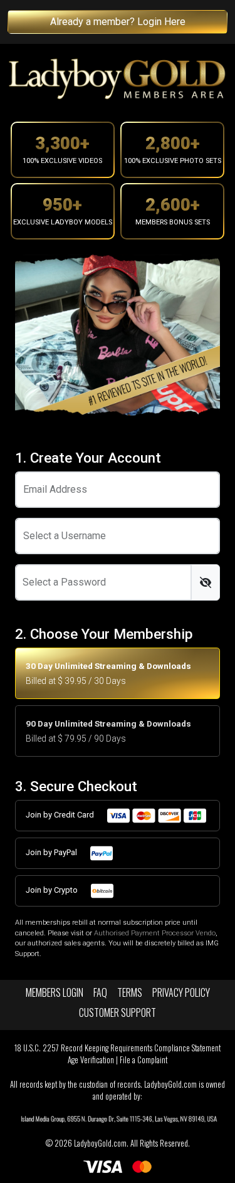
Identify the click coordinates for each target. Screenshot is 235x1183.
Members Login (54, 992)
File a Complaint (143, 1060)
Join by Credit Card (61, 814)
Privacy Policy (181, 992)
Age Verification (91, 1060)
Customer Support (117, 1012)
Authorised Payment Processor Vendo (155, 933)
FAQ (100, 992)
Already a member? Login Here (117, 22)
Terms (129, 992)
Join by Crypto (53, 890)
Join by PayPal (52, 852)
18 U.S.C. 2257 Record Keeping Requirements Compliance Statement (117, 1048)
